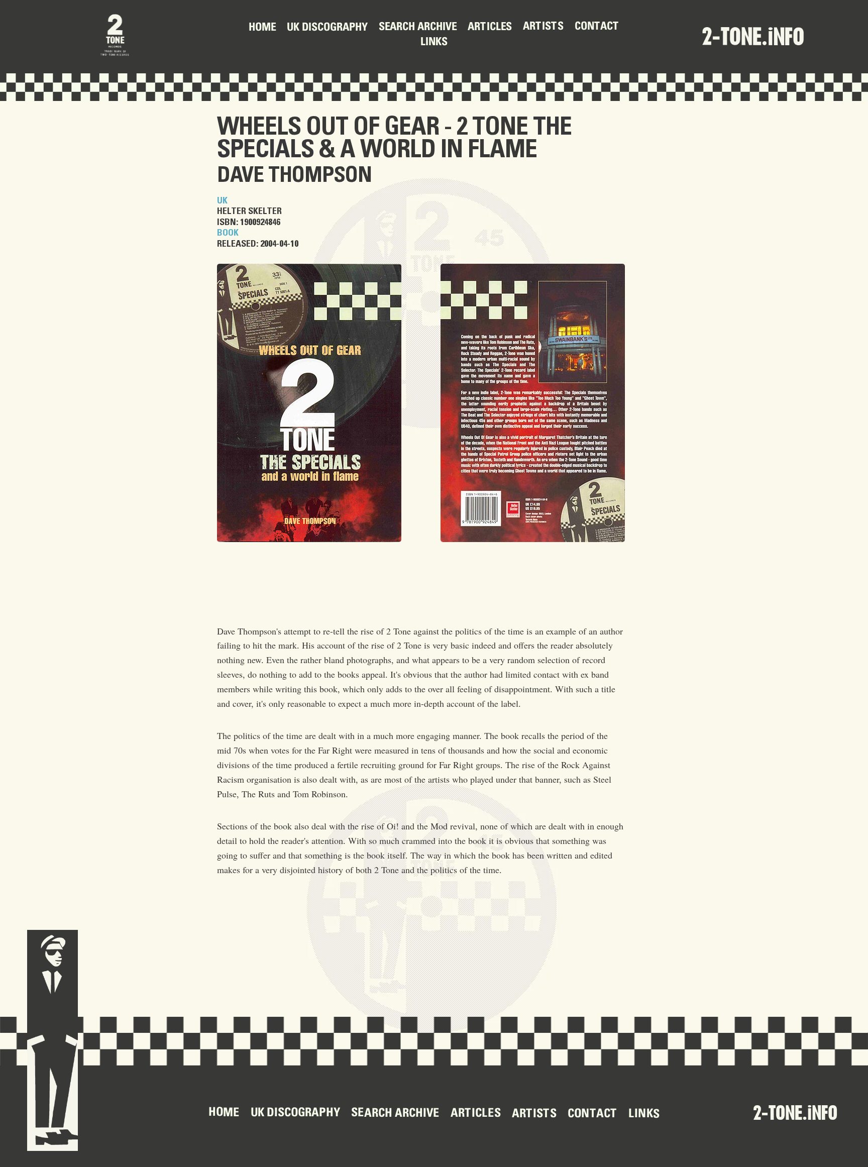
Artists (543, 27)
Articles (490, 27)
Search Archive (418, 28)
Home (262, 28)
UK (222, 200)
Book (228, 233)
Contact (597, 27)
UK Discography (327, 28)
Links (434, 42)
